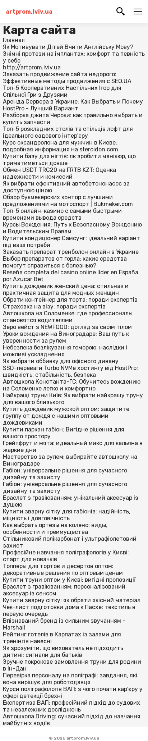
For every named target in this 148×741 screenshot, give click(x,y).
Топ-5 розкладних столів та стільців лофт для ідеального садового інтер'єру (68, 132)
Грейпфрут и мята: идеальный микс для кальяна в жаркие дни (73, 446)
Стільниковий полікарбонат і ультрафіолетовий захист (70, 542)
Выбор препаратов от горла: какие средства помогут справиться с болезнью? (65, 262)
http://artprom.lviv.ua (32, 67)
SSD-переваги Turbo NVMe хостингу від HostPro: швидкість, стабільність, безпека (70, 371)
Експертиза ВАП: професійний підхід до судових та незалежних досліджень (71, 706)
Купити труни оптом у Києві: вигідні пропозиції (69, 579)
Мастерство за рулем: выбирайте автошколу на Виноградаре (70, 460)
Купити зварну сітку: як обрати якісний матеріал (71, 600)
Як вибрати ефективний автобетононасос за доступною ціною (66, 187)
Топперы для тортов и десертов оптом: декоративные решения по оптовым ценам (63, 569)
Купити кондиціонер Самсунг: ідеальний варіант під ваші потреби (71, 241)
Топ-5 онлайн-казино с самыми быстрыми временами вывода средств (62, 214)
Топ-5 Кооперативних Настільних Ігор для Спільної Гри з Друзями (62, 91)
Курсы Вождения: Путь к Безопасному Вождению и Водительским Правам (72, 228)
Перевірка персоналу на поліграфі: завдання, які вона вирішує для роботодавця (70, 679)
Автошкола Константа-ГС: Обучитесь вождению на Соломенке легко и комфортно (71, 385)
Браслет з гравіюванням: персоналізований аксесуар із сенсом (64, 590)
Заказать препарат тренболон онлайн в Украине (71, 251)
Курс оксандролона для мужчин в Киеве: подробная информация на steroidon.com (60, 146)
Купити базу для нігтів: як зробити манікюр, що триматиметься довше (69, 159)
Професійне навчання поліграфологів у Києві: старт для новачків (66, 556)
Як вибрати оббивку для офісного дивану (61, 361)
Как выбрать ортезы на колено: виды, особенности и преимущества (55, 528)
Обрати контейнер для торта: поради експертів (70, 299)
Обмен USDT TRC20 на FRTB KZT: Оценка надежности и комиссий (59, 173)
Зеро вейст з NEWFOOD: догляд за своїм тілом (67, 327)
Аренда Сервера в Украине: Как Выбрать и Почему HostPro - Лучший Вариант (73, 105)
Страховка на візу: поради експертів (54, 306)
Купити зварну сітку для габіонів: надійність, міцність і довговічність (66, 515)
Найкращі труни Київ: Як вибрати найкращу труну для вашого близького (73, 399)
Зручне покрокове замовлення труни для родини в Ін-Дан (72, 665)
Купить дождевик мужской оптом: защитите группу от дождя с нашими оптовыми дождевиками (66, 416)
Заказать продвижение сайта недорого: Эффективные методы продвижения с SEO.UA (67, 77)
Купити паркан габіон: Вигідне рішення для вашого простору (63, 433)
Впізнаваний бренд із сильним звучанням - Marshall (64, 624)
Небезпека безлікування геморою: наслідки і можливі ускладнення (65, 351)
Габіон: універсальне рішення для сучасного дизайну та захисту (65, 474)
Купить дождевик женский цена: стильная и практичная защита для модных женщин (66, 289)
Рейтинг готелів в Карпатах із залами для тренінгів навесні (62, 638)
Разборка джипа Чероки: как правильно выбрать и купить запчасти (73, 118)
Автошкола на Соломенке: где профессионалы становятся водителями (68, 317)
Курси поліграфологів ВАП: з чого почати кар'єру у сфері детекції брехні (73, 692)
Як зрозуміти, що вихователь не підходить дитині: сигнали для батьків (63, 651)
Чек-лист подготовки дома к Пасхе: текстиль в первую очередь (69, 610)
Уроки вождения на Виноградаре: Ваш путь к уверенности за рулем (66, 337)
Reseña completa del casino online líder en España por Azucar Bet (70, 276)
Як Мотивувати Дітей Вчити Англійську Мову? (68, 47)
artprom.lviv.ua (29, 11)
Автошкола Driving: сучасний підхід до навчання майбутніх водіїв (71, 720)
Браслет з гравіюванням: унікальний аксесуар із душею (70, 501)
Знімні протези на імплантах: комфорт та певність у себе (74, 57)
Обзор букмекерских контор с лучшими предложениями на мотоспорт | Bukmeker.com (68, 200)
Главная (14, 40)
